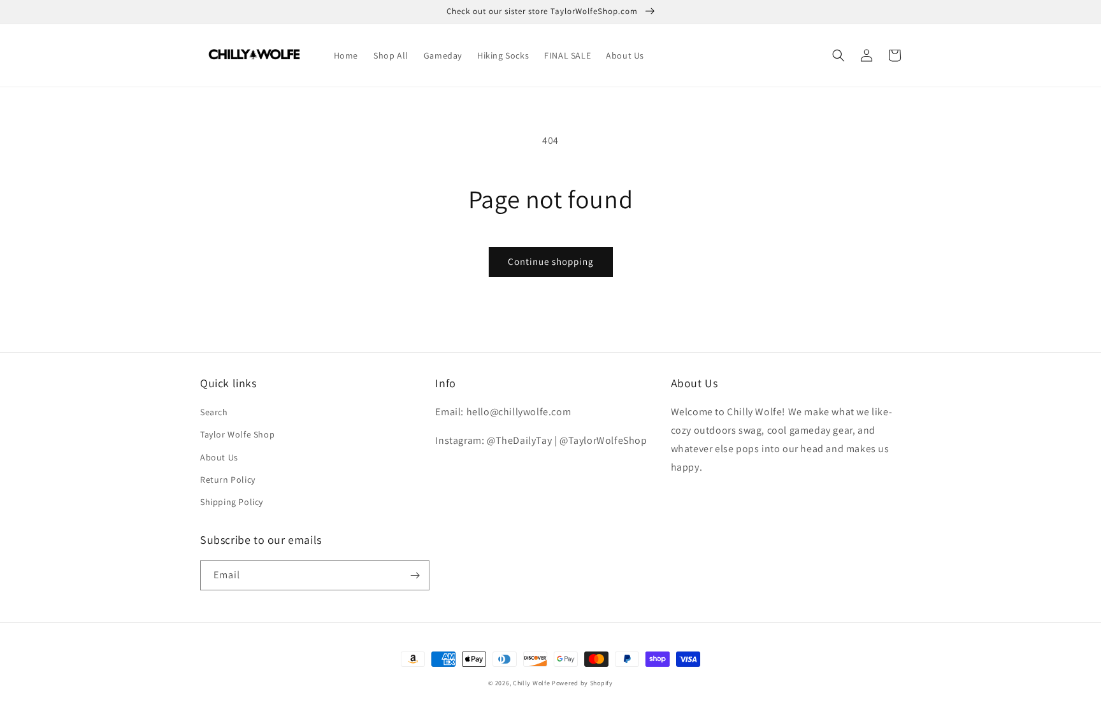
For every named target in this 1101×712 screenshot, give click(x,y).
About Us (219, 457)
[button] (838, 55)
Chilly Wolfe (531, 683)
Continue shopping (551, 261)
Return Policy (227, 479)
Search (214, 412)
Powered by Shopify (582, 683)
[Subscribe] (415, 575)
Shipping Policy (231, 502)
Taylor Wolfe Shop (237, 434)
